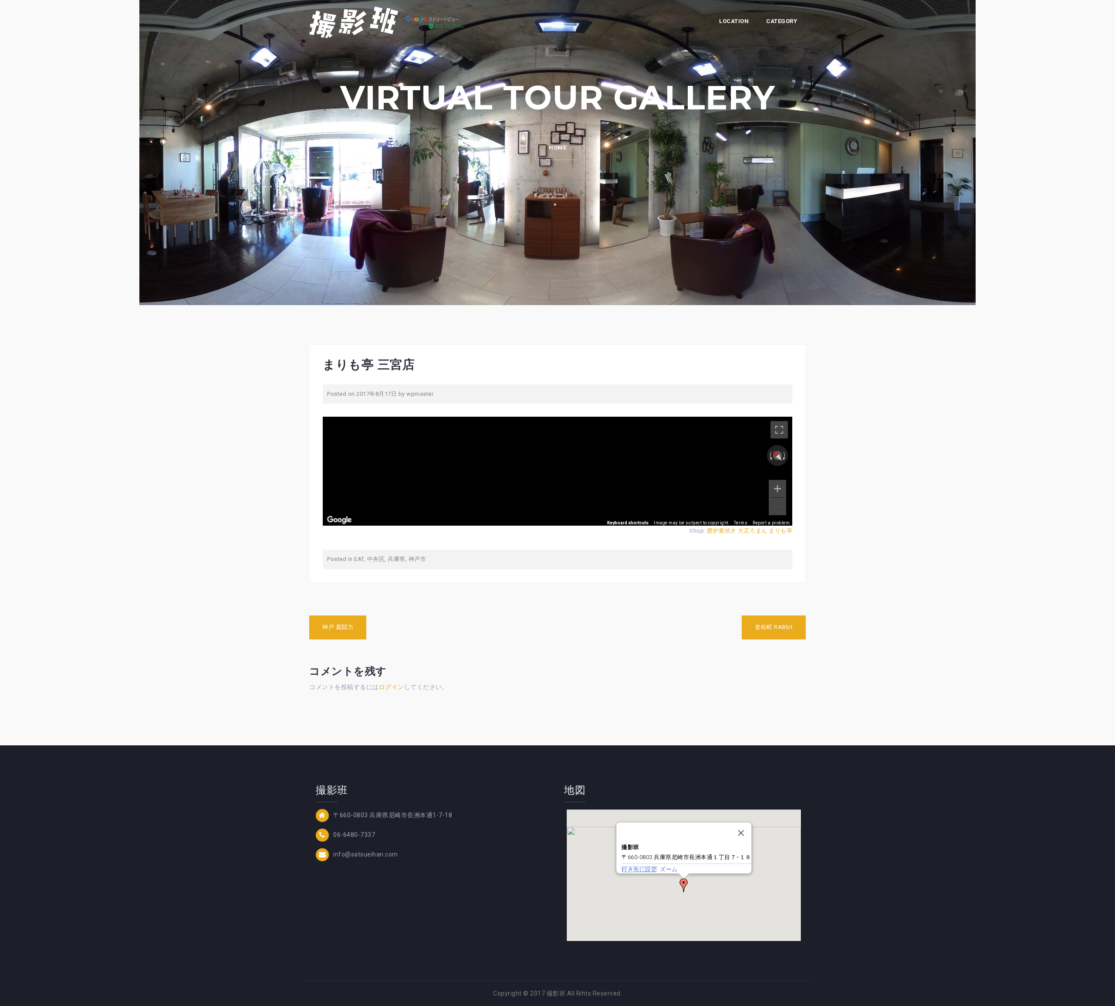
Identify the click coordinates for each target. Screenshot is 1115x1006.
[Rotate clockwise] (785, 455)
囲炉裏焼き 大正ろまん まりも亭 (749, 530)
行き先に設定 (639, 869)
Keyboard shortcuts (628, 522)
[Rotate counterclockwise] (770, 455)
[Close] (740, 832)
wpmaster (419, 394)
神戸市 (417, 559)
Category (781, 21)
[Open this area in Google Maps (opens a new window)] (339, 520)
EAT (359, 559)
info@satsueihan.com (365, 854)
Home (557, 147)
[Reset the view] (777, 456)
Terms (741, 522)
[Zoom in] (777, 488)
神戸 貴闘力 (337, 627)
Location (734, 21)
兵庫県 (396, 559)
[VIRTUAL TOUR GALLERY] (388, 21)
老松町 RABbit (774, 627)
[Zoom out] (777, 506)
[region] (557, 471)
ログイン (391, 686)
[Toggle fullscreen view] (779, 429)
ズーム (669, 869)
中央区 (376, 559)
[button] (684, 885)
